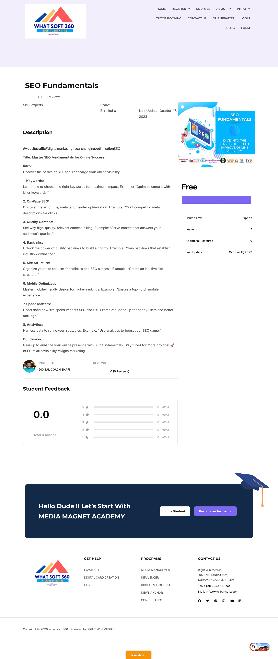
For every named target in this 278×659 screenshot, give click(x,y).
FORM (245, 28)
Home (161, 9)
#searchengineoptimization (93, 148)
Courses (203, 9)
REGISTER (179, 9)
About (221, 9)
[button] (181, 9)
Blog (230, 28)
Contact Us (197, 18)
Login (245, 18)
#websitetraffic (34, 148)
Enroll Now (216, 200)
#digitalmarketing (59, 148)
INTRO (241, 9)
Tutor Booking (169, 18)
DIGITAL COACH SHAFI (54, 369)
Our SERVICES (223, 18)
